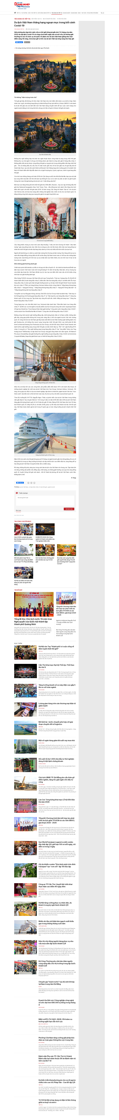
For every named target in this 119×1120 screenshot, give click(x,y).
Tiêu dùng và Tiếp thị (22, 19)
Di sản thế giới (43, 487)
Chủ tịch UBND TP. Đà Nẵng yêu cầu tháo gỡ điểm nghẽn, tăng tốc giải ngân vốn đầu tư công (56, 779)
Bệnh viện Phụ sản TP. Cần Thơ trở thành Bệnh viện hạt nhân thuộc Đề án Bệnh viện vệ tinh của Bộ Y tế (57, 1058)
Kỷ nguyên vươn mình (92, 13)
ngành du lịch (51, 487)
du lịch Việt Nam (24, 487)
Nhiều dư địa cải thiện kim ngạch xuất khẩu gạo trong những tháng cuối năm (56, 922)
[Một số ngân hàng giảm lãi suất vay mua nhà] (25, 746)
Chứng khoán (42, 763)
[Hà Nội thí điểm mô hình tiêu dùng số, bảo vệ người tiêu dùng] (23, 573)
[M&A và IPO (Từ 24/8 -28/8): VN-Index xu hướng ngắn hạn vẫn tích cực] (25, 1025)
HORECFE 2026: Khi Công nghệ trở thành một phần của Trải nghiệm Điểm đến (45, 539)
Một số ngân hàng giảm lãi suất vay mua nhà (57, 740)
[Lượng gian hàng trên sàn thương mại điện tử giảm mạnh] (25, 709)
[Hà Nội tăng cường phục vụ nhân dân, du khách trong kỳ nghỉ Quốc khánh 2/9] (25, 909)
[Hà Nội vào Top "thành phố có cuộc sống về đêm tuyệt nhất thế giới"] (25, 652)
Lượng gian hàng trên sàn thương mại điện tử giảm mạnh (57, 704)
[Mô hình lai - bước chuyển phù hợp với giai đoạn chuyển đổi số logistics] (25, 728)
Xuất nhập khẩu (43, 926)
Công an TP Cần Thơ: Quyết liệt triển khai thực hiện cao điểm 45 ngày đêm (55, 885)
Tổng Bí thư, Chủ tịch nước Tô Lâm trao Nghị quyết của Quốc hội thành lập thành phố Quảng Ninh (33, 622)
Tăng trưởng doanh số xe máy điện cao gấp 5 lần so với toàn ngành (57, 686)
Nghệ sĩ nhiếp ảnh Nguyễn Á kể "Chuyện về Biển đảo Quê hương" (66, 622)
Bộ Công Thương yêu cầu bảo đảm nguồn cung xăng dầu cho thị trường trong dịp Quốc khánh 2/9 (57, 963)
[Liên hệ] (34, 483)
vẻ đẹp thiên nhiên (34, 487)
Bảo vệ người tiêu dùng (49, 18)
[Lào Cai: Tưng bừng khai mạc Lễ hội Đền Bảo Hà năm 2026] (25, 806)
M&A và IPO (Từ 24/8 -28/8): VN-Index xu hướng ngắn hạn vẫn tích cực (55, 1020)
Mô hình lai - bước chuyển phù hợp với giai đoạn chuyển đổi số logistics (56, 723)
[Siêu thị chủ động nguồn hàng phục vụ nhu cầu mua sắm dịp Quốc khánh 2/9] (25, 947)
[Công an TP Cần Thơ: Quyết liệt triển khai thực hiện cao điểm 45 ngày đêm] (25, 890)
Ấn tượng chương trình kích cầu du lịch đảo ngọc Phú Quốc (32, 48)
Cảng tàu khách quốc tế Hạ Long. (45, 455)
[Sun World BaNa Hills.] (45, 132)
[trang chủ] (15, 13)
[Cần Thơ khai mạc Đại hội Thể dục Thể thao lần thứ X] (25, 671)
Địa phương (41, 669)
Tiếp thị (18, 13)
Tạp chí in (83, 13)
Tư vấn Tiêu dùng (61, 18)
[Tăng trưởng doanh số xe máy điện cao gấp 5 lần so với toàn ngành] (25, 691)
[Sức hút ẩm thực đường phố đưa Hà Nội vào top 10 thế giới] (45, 550)
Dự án (40, 986)
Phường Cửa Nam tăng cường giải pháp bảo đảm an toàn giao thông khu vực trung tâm (56, 1039)
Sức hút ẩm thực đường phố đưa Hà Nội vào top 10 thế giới (45, 560)
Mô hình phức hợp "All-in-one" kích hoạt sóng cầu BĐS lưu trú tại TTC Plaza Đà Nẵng (23, 560)
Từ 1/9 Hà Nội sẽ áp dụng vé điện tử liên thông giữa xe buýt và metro (57, 1101)
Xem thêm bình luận (19, 515)
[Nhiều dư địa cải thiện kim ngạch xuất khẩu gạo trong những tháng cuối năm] (25, 927)
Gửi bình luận (69, 509)
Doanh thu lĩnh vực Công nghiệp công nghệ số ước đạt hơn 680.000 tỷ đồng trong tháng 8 (57, 1002)
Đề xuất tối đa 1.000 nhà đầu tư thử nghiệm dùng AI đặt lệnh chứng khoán (56, 760)
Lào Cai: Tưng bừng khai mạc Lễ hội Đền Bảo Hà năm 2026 (57, 801)
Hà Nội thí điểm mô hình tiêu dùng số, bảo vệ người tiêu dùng (23, 582)
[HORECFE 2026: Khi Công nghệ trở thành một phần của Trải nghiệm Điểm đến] (45, 529)
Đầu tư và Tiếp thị (43, 1024)
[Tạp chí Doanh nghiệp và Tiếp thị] (22, 5)
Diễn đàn (41, 726)
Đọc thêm (18, 643)
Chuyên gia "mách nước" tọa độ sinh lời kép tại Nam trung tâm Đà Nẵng (56, 983)
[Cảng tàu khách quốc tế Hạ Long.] (45, 433)
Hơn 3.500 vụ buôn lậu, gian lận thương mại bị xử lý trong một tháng (23, 539)
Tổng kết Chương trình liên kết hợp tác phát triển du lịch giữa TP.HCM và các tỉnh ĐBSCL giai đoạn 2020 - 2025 (66, 611)
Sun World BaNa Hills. (45, 154)
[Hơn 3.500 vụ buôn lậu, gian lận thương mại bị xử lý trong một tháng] (23, 529)
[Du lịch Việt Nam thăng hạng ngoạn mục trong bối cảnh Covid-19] (45, 73)
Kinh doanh (41, 689)
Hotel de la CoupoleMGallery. (45, 240)
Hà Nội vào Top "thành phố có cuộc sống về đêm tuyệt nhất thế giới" (56, 647)
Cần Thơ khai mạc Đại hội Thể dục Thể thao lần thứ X (56, 666)
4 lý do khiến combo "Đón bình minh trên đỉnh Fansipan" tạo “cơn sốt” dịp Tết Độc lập (57, 865)
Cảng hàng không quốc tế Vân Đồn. (45, 382)
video (79, 13)
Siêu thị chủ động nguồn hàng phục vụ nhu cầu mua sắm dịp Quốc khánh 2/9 (56, 942)
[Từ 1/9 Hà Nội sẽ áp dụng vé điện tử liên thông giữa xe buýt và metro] (25, 1106)
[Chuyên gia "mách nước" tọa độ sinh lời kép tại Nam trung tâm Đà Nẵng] (25, 988)
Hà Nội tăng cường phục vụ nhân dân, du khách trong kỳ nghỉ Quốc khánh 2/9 (55, 904)
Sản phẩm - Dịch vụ (36, 18)
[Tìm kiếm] (101, 13)
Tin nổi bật (18, 590)
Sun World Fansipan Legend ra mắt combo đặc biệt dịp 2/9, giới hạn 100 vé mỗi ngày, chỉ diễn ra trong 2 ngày (57, 844)
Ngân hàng (41, 743)
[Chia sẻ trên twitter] (28, 483)
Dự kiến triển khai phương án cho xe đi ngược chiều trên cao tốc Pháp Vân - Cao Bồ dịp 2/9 (57, 1081)
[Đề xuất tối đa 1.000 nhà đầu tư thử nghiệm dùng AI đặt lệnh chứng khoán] (25, 765)
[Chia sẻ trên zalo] (31, 483)
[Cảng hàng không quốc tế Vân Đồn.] (45, 360)
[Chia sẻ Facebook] (19, 42)
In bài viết (27, 42)
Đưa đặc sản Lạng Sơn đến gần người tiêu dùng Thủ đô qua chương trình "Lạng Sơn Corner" (66, 561)
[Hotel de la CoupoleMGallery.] (45, 218)
